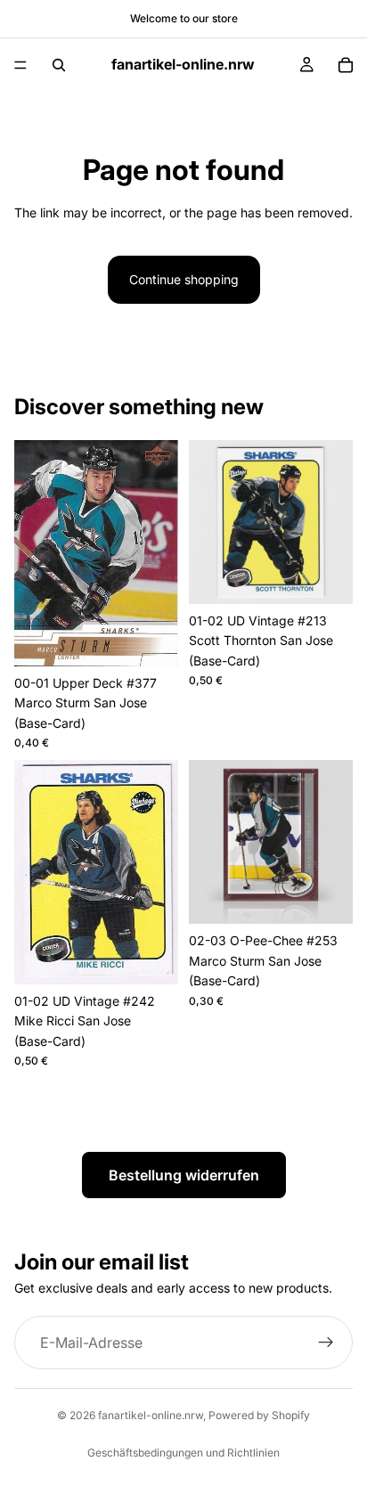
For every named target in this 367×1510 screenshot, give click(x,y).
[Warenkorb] (345, 65)
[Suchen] (58, 65)
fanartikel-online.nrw (150, 1415)
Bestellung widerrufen (184, 1175)
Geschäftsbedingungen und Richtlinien (183, 1452)
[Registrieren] (326, 1342)
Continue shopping (184, 279)
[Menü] (20, 65)
